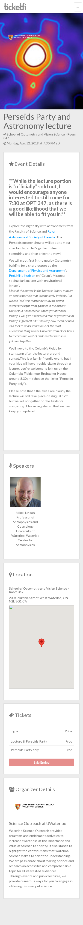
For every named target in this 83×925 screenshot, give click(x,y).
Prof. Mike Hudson (22, 275)
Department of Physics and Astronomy (37, 270)
